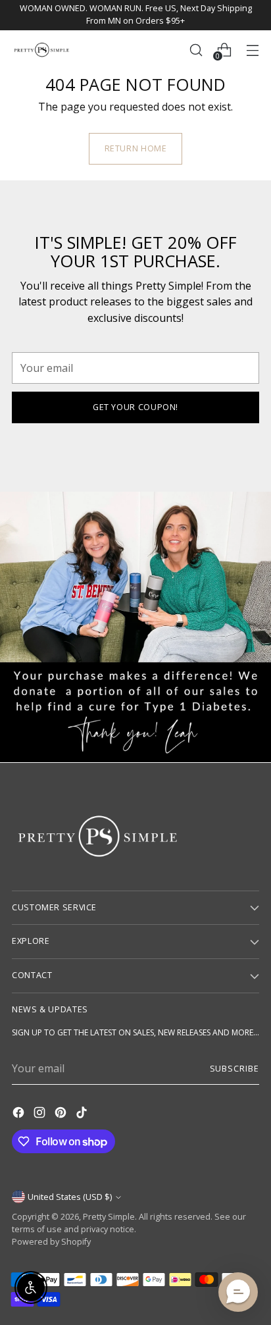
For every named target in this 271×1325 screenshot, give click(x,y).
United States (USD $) (70, 1197)
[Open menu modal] (252, 49)
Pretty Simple (109, 1216)
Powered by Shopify (51, 1241)
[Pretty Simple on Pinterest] (62, 1114)
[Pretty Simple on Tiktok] (83, 1114)
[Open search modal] (195, 49)
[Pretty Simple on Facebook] (20, 1114)
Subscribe (235, 1068)
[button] (238, 1292)
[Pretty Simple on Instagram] (41, 1114)
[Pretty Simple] (41, 50)
